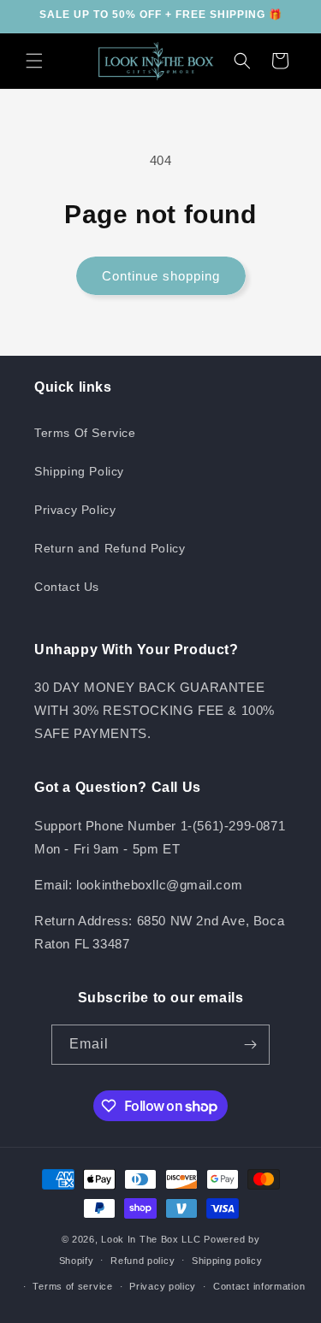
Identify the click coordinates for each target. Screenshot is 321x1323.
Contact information (259, 1286)
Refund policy (142, 1260)
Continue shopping (161, 276)
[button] (34, 61)
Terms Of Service (85, 433)
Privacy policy (162, 1286)
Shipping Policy (79, 471)
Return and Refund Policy (109, 548)
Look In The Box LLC (150, 1239)
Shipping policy (227, 1260)
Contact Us (66, 587)
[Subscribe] (250, 1045)
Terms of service (72, 1286)
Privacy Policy (75, 510)
